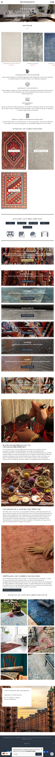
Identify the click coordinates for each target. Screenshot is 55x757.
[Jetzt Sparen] (27, 385)
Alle (27, 28)
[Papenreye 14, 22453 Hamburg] (27, 709)
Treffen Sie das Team (12, 590)
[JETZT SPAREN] (27, 256)
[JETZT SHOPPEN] (27, 278)
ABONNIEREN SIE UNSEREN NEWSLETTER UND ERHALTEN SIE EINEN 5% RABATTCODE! (27, 738)
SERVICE (27, 743)
